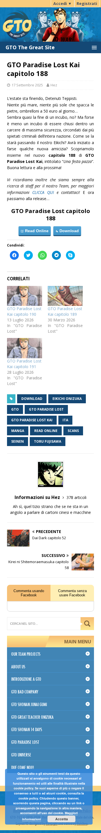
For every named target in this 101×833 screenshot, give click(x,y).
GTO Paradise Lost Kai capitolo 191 (24, 363)
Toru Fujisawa (47, 441)
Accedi (62, 3)
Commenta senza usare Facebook (72, 593)
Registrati (87, 3)
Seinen (17, 441)
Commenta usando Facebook (28, 593)
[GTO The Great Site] (50, 20)
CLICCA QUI (43, 192)
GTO (15, 409)
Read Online (36, 231)
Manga (17, 430)
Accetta (61, 818)
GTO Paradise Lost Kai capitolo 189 (65, 311)
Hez (53, 85)
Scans (73, 430)
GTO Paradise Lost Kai (31, 420)
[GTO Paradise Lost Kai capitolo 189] (65, 296)
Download (68, 231)
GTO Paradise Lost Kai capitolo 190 (24, 311)
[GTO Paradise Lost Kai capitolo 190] (24, 296)
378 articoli (76, 497)
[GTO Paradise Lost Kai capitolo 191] (24, 348)
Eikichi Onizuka (67, 398)
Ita (65, 420)
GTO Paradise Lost (46, 409)
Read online (46, 430)
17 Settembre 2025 (27, 85)
